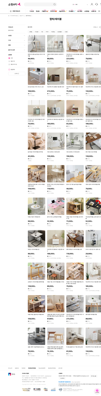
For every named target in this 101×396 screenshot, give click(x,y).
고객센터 (96, 4)
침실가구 (22, 15)
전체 (12, 58)
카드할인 (36, 31)
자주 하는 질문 (93, 376)
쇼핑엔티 (14, 4)
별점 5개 (13, 61)
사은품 (66, 31)
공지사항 (60, 368)
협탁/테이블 (28, 15)
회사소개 (10, 368)
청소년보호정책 (42, 368)
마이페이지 (91, 4)
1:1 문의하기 (62, 378)
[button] (27, 11)
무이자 (47, 31)
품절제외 (13, 69)
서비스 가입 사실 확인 (75, 382)
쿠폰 (42, 31)
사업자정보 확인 (48, 376)
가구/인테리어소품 (14, 15)
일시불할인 (60, 31)
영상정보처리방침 (52, 368)
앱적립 (31, 31)
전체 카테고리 (16, 11)
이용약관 (23, 368)
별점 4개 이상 (14, 64)
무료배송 (53, 31)
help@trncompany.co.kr (82, 376)
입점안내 (17, 368)
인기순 (95, 27)
